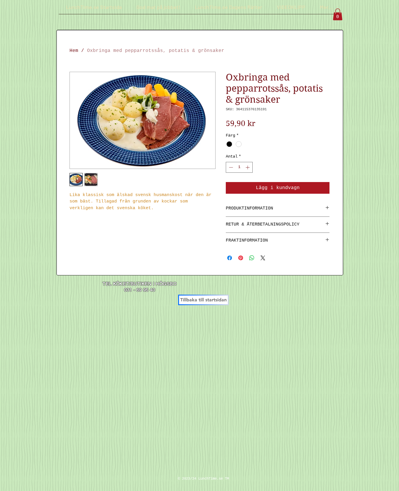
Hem (74, 50)
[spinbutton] (239, 167)
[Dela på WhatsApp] (251, 257)
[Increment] (248, 167)
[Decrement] (230, 167)
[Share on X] (262, 257)
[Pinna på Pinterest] (240, 257)
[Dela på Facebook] (229, 257)
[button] (338, 14)
